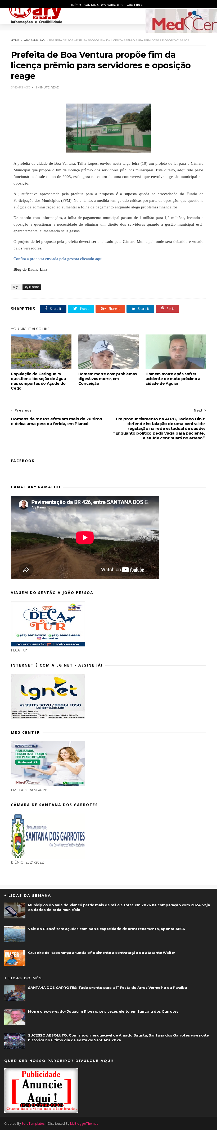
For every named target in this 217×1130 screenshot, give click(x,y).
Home (15, 40)
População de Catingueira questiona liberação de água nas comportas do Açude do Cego (38, 381)
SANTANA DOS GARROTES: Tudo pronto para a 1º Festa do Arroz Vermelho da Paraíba (107, 987)
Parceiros (134, 5)
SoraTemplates (33, 1123)
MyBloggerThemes (84, 1123)
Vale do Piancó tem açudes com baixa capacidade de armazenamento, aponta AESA (106, 929)
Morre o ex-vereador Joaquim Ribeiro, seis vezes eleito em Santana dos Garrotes (103, 1011)
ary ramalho (34, 40)
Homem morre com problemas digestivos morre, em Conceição (107, 379)
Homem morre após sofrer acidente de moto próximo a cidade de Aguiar (173, 379)
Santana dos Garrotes (104, 5)
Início (76, 5)
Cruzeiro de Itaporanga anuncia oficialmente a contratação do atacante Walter (101, 952)
